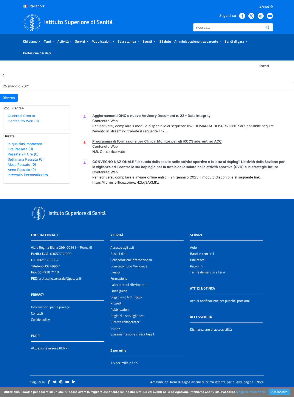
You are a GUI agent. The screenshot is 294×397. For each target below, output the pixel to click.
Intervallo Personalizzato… (29, 175)
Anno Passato (22, 169)
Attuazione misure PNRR (49, 348)
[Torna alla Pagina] (3, 75)
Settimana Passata (26, 159)
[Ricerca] (267, 27)
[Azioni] (25, 6)
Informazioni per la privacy (50, 307)
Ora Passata (20, 149)
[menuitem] (31, 41)
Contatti (37, 313)
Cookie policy (40, 319)
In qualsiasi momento (25, 144)
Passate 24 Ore (23, 154)
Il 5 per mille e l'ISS (124, 362)
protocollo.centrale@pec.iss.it (60, 278)
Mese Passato (22, 164)
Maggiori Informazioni (251, 392)
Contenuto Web (23, 121)
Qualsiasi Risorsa (21, 116)
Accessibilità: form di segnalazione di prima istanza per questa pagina (201, 382)
